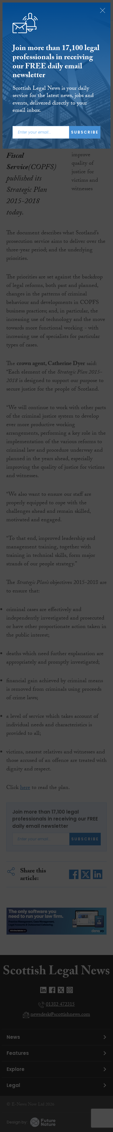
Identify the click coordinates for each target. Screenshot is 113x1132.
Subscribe (85, 132)
